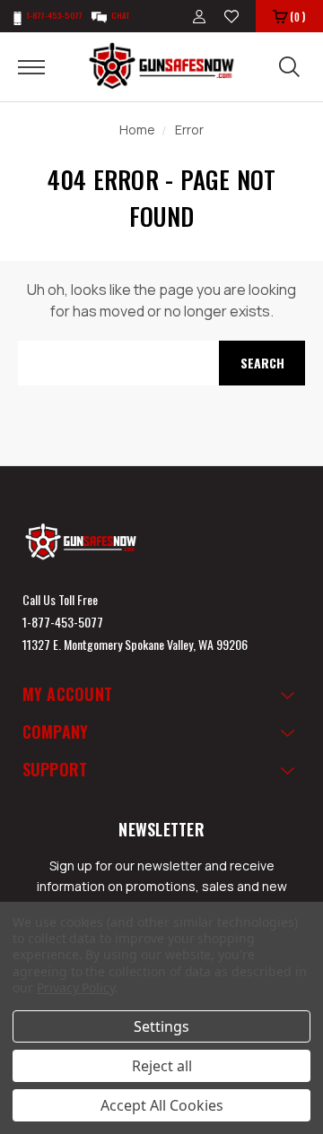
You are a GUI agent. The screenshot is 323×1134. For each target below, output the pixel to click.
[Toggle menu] (42, 66)
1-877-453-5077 (62, 621)
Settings (161, 1026)
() (297, 16)
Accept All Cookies (161, 1105)
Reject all (162, 1066)
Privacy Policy (76, 987)
